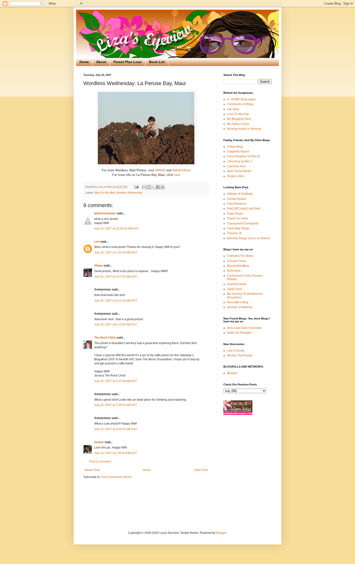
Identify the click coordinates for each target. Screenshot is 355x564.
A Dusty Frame (236, 261)
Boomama (234, 270)
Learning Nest (236, 166)
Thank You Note (237, 218)
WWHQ (160, 170)
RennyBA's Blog (237, 302)
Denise (99, 442)
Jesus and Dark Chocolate (244, 328)
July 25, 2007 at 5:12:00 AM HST (115, 300)
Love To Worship (238, 114)
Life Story (233, 109)
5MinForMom (181, 170)
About (101, 62)
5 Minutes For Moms (240, 256)
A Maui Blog (235, 146)
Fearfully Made (237, 284)
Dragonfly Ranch (238, 151)
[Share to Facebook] (158, 187)
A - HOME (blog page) (241, 99)
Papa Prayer (235, 213)
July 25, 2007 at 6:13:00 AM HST (115, 324)
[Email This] (144, 187)
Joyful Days (234, 289)
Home (84, 62)
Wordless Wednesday (129, 192)
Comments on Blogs (240, 104)
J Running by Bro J (239, 161)
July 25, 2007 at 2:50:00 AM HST (115, 252)
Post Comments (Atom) (116, 477)
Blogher (232, 373)
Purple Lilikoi (235, 176)
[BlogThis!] (148, 187)
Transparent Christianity (242, 223)
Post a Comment (100, 461)
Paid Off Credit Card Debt (243, 208)
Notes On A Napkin (239, 332)
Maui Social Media (239, 171)
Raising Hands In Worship (244, 128)
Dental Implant (236, 199)
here (177, 175)
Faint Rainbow (236, 203)
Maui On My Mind (104, 192)
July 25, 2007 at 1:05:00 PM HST (115, 453)
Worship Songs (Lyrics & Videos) (248, 238)
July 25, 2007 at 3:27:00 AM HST (115, 276)
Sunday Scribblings (240, 307)
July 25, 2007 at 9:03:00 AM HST (115, 429)
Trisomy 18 (234, 233)
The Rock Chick (105, 337)
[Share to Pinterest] (162, 187)
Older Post (201, 470)
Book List (157, 62)
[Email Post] (136, 186)
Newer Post (92, 470)
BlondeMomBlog (238, 266)
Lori (96, 241)
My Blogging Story (239, 119)
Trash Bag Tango (238, 228)
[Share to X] (153, 187)
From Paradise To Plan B (243, 156)
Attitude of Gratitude (240, 193)
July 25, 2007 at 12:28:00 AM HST (116, 228)
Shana (98, 265)
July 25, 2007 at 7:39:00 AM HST (115, 405)
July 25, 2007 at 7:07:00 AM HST (115, 381)
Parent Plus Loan (128, 62)
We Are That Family (239, 355)
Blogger (221, 533)
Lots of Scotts (235, 350)
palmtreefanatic (105, 213)
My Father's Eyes (238, 124)
